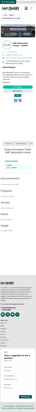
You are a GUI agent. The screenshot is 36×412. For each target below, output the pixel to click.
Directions (18, 91)
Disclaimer (19, 408)
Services (3, 331)
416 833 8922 (6, 310)
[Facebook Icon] (3, 314)
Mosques (11, 15)
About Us (3, 323)
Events (3, 334)
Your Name (8, 367)
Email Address (9, 376)
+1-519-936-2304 (11, 52)
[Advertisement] (18, 120)
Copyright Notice (29, 408)
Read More (6, 82)
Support (3, 343)
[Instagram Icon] (8, 314)
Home (5, 15)
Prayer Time (8, 143)
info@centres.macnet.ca (14, 55)
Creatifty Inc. (11, 406)
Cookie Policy (11, 408)
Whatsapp (18, 87)
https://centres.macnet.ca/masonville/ (19, 58)
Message (7, 384)
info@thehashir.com (9, 307)
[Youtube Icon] (12, 314)
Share (17, 95)
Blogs (2, 326)
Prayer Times (5, 340)
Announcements (21, 143)
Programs (4, 328)
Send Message (25, 397)
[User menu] (26, 8)
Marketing (4, 346)
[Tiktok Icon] (17, 314)
